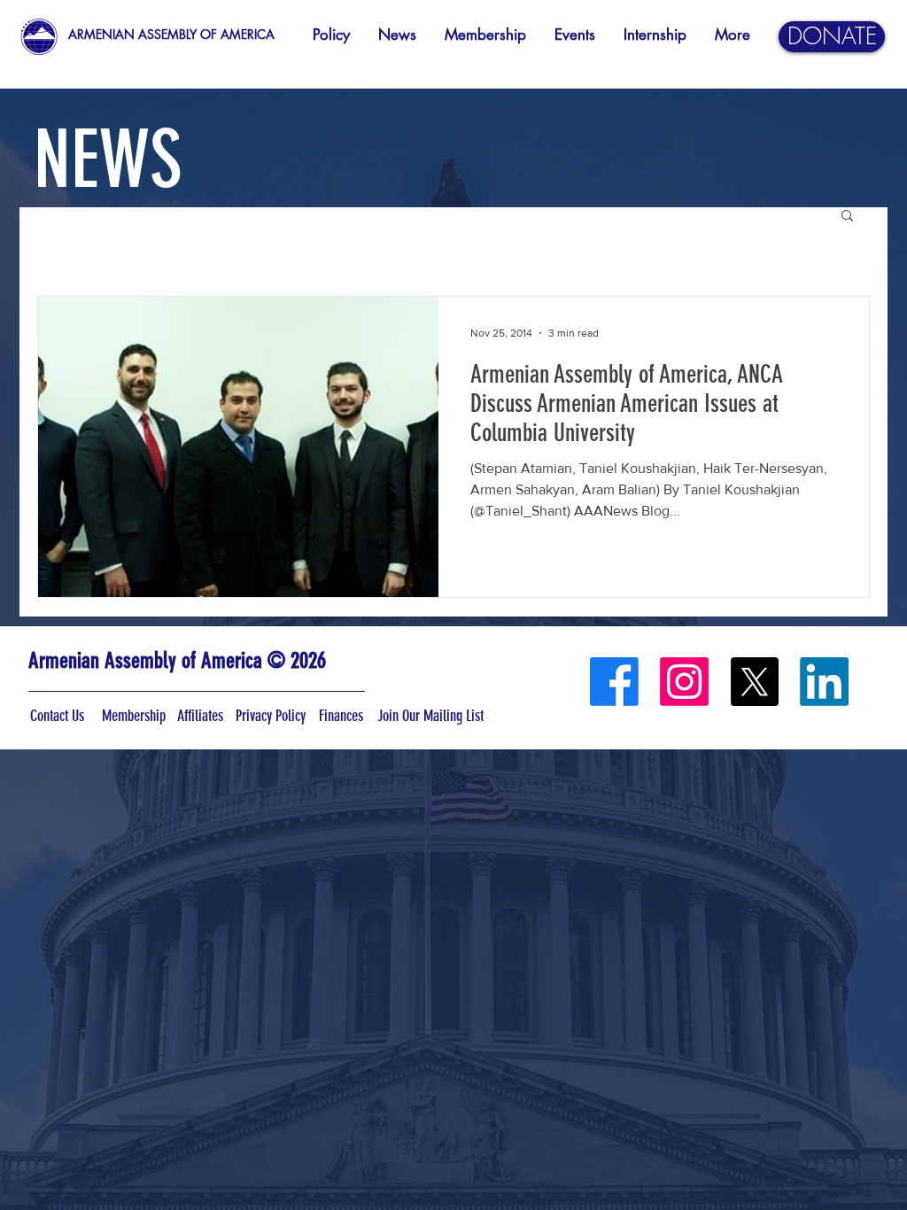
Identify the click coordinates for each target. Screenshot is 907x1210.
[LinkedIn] (824, 681)
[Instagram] (684, 681)
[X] (754, 681)
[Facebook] (614, 681)
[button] (847, 216)
